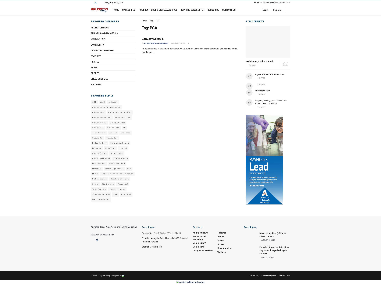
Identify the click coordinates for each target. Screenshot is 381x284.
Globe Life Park (99, 153)
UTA (115, 194)
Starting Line (108, 184)
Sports (95, 73)
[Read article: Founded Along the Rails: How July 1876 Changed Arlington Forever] (250, 250)
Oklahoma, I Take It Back (259, 61)
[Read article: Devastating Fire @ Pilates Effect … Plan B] (250, 236)
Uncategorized (99, 79)
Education (97, 148)
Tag (151, 21)
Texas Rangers (99, 189)
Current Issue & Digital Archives (158, 10)
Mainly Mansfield (117, 164)
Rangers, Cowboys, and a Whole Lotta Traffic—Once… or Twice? (271, 102)
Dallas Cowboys (99, 143)
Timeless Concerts (101, 194)
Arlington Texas (99, 123)
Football (123, 148)
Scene (94, 67)
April (102, 102)
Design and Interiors (102, 50)
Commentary (98, 39)
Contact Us (229, 10)
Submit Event (284, 3)
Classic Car (97, 138)
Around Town (113, 128)
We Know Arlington (101, 199)
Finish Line (110, 148)
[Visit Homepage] (99, 10)
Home (116, 10)
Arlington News (100, 28)
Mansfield (97, 169)
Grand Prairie (117, 153)
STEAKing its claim (262, 90)
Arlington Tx (97, 128)
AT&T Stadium (98, 133)
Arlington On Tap (123, 117)
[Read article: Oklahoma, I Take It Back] (268, 42)
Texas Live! (123, 184)
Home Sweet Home (101, 158)
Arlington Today (117, 123)
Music (95, 174)
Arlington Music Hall (101, 117)
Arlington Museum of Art (119, 112)
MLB (129, 169)
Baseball (113, 133)
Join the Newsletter (192, 10)
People (95, 62)
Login (265, 10)
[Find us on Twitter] (96, 2)
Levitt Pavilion (98, 164)
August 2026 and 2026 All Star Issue (270, 74)
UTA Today (126, 194)
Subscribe (213, 10)
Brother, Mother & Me (152, 247)
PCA (157, 21)
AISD (94, 102)
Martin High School (114, 169)
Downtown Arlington (119, 143)
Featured (96, 56)
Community (97, 45)
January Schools (153, 38)
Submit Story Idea (270, 3)
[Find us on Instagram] (99, 2)
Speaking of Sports (119, 179)
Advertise (258, 3)
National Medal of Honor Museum (117, 174)
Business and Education (104, 33)
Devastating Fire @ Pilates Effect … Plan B (161, 233)
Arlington (113, 102)
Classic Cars (112, 138)
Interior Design (121, 158)
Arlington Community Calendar (106, 107)
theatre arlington (117, 189)
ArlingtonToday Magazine (156, 43)
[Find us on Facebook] (91, 2)
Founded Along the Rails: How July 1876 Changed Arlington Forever (274, 250)
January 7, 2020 (178, 43)
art (124, 128)
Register (277, 10)
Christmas (125, 133)
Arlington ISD (98, 112)
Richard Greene (99, 179)
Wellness (96, 84)
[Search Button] (289, 10)
